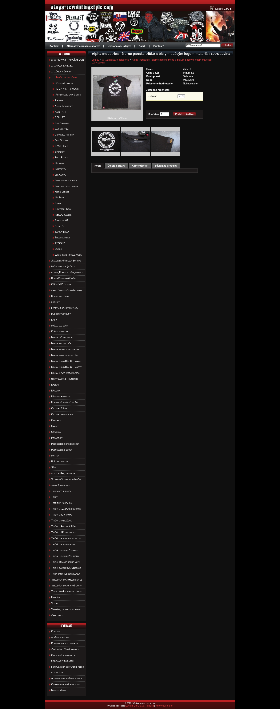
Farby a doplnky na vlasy (64, 307)
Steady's (59, 226)
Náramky (55, 390)
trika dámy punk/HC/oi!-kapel (66, 579)
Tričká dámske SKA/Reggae (66, 567)
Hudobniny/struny (61, 313)
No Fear (59, 197)
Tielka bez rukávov (61, 491)
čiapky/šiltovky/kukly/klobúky (66, 290)
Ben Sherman (62, 123)
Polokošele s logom (62, 449)
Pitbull (59, 203)
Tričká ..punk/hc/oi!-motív (65, 556)
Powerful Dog (63, 209)
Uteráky (55, 597)
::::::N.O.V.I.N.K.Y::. (62, 65)
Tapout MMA (62, 231)
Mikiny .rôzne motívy (62, 337)
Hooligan (60, 163)
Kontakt (54, 46)
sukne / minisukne (60, 485)
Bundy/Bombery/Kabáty (63, 278)
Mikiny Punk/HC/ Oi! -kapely (66, 361)
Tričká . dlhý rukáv (61, 514)
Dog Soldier (61, 140)
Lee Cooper (61, 174)
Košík (142, 46)
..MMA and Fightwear (67, 88)
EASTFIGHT (62, 146)
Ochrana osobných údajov (65, 684)
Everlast (60, 151)
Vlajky (54, 603)
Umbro (58, 249)
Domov (95, 59)
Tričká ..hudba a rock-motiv (66, 538)
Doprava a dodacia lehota (64, 643)
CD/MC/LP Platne (61, 284)
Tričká (150, 705)
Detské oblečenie (60, 296)
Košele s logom (59, 331)
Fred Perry (61, 157)
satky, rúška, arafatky (63, 473)
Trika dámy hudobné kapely (65, 573)
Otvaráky (56, 432)
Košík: (219, 8)
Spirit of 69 (61, 220)
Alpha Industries (64, 106)
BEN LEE (60, 117)
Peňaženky (56, 437)
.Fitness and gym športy (68, 94)
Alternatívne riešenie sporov (83, 46)
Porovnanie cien (164, 705)
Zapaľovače (57, 615)
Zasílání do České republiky (66, 649)
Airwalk (59, 100)
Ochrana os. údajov (119, 46)
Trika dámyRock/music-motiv (66, 591)
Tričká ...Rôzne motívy (63, 532)
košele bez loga (59, 325)
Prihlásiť (158, 46)
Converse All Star (65, 134)
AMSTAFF (60, 111)
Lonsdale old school (66, 180)
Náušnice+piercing (61, 396)
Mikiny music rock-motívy (64, 355)
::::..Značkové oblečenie (115, 59)
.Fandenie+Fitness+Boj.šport (67, 260)
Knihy (54, 319)
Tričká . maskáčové (61, 520)
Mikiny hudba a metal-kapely (66, 349)
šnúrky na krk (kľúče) (62, 266)
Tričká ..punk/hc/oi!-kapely (65, 550)
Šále (53, 467)
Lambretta (60, 169)
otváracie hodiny (60, 637)
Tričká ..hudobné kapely (64, 544)
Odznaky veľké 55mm (62, 414)
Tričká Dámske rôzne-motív (65, 562)
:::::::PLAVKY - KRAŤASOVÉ (67, 59)
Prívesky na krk (59, 461)
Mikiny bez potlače (61, 343)
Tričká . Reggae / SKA (63, 526)
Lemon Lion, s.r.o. (135, 705)
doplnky (55, 302)
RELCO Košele (63, 214)
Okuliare (56, 420)
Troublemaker (62, 237)
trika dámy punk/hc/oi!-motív (66, 585)
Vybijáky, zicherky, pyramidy (66, 609)
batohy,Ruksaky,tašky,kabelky (67, 272)
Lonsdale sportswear (66, 186)
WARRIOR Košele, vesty (68, 254)
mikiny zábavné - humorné (64, 378)
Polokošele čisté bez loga (65, 443)
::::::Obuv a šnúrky (61, 71)
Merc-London (62, 191)
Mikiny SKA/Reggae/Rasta (65, 372)
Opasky (55, 426)
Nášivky (55, 384)
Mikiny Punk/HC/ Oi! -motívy (66, 367)
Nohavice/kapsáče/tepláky (64, 402)
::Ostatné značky (64, 83)
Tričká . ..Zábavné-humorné (66, 508)
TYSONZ (60, 243)
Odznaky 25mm (59, 408)
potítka (55, 455)
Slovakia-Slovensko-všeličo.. (66, 479)
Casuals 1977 (62, 129)
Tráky (54, 497)
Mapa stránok (58, 690)
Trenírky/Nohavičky (61, 502)
